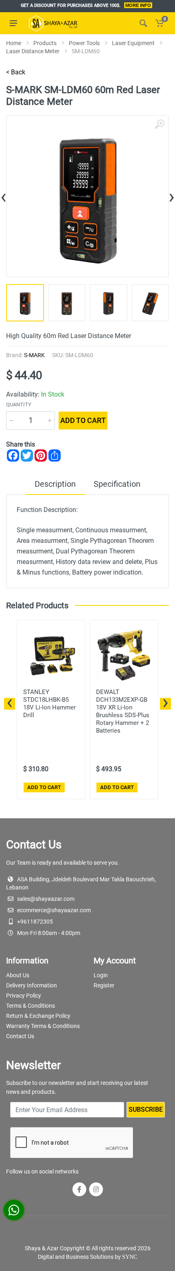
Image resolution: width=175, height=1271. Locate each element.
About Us (17, 975)
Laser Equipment (133, 43)
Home (13, 43)
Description (55, 484)
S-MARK (34, 355)
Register (104, 985)
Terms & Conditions (30, 1005)
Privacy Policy (23, 995)
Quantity (18, 404)
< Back (15, 72)
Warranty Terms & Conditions (43, 1026)
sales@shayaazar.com (45, 899)
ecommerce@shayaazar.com (54, 910)
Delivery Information (31, 985)
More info (138, 5)
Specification (117, 484)
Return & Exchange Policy (38, 1016)
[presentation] (3, 196)
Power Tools (84, 43)
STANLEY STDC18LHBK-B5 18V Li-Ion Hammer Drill (49, 703)
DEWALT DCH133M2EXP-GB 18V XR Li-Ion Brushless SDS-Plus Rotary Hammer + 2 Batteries (122, 711)
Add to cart (83, 420)
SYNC (129, 1257)
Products (45, 43)
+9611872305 (35, 921)
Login (101, 975)
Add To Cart (44, 787)
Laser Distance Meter (32, 51)
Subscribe (146, 1109)
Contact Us (20, 1036)
